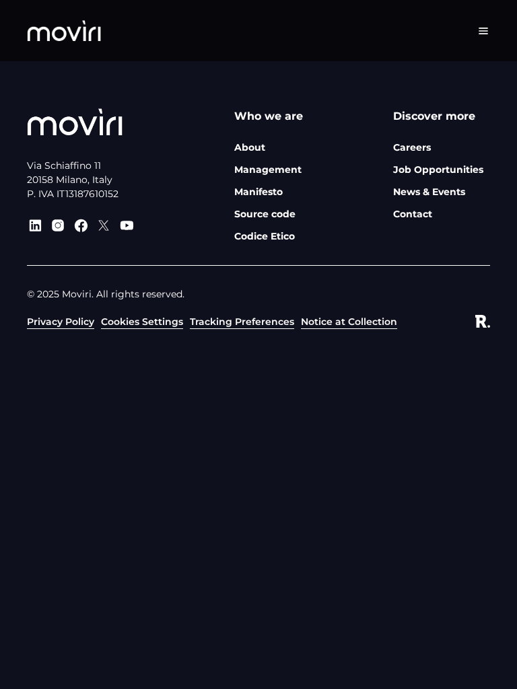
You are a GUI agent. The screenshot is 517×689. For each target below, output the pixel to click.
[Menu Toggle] (483, 31)
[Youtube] (126, 225)
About (249, 147)
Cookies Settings (142, 322)
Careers (412, 147)
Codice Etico (264, 236)
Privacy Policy (60, 322)
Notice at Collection (349, 322)
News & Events (429, 192)
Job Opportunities (438, 170)
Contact (412, 214)
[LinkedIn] (35, 225)
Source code (265, 214)
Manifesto (258, 192)
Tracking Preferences (242, 322)
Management (268, 170)
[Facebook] (81, 225)
